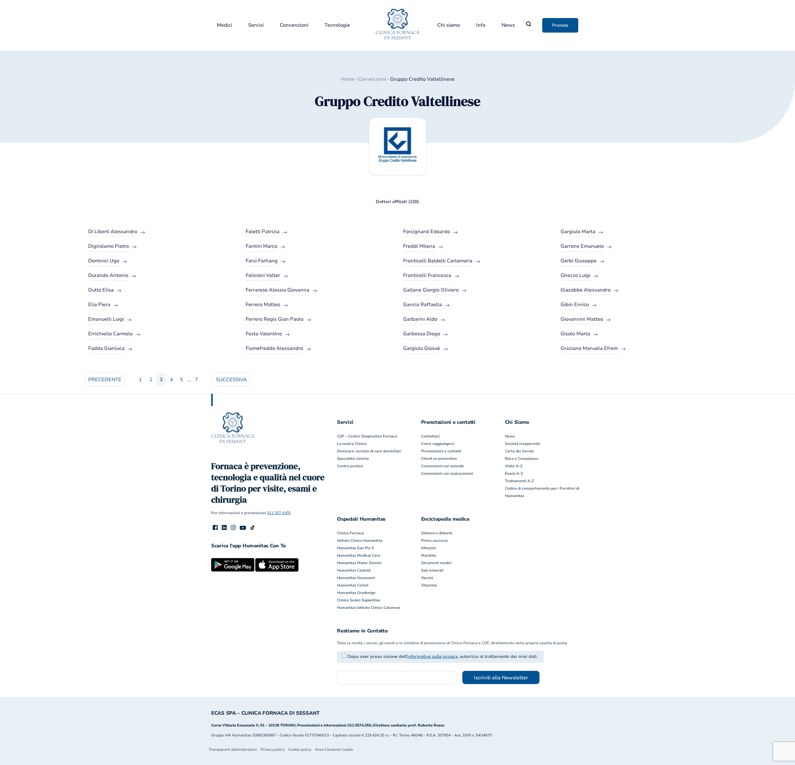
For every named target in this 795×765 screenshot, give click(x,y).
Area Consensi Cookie (334, 749)
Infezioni (428, 547)
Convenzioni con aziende (442, 466)
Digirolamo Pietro (108, 246)
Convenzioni (294, 25)
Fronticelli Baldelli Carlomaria (437, 260)
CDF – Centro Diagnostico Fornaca (367, 436)
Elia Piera (99, 304)
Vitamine (429, 585)
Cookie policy (299, 749)
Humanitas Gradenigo (356, 592)
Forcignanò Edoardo (426, 231)
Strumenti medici (436, 562)
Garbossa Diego (421, 333)
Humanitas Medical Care (358, 555)
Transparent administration (233, 749)
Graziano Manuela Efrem (589, 348)
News (508, 25)
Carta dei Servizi (519, 451)
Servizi (256, 25)
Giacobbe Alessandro (586, 290)
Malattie (428, 555)
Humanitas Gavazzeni (356, 577)
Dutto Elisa (101, 290)
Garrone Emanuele (582, 246)
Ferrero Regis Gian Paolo (274, 319)
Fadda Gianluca (106, 348)
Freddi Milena (419, 246)
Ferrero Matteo (263, 304)
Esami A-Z (514, 473)
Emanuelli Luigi (106, 319)
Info (480, 25)
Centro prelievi (350, 466)
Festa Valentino (264, 333)
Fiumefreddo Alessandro (274, 348)
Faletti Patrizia (262, 231)
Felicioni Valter (263, 275)
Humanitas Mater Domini (359, 562)
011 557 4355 (279, 512)
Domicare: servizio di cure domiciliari (369, 451)
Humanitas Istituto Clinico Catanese (368, 607)
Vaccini (427, 577)
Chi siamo (448, 25)
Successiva (231, 379)
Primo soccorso (434, 540)
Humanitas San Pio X (355, 547)
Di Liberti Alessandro (112, 231)
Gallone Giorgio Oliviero (431, 290)
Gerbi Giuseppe (579, 260)
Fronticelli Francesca (427, 275)
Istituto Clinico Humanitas (360, 540)
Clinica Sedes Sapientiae (358, 600)
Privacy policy (272, 749)
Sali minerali (432, 570)
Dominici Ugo (103, 260)
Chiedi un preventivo (439, 458)
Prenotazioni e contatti (441, 451)
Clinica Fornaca (350, 533)
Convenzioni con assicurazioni (447, 473)
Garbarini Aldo (420, 319)
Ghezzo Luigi (575, 275)
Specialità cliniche (353, 458)
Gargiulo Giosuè (421, 348)
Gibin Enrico (575, 304)
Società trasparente (522, 443)
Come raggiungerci (437, 443)
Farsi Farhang (262, 260)
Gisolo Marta (575, 333)
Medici (224, 25)
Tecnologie (337, 25)
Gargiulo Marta (578, 231)
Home (347, 79)
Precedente (104, 379)
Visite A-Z (513, 466)
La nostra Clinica (351, 443)
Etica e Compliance (521, 458)
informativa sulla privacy (432, 656)
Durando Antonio (108, 275)
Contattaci (430, 436)
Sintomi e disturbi (436, 533)
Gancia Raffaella (422, 304)
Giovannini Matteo (582, 319)
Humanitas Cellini (352, 585)
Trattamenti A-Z (519, 480)
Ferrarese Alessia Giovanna (277, 290)
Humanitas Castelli (354, 570)
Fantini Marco (261, 246)
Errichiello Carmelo (110, 333)
